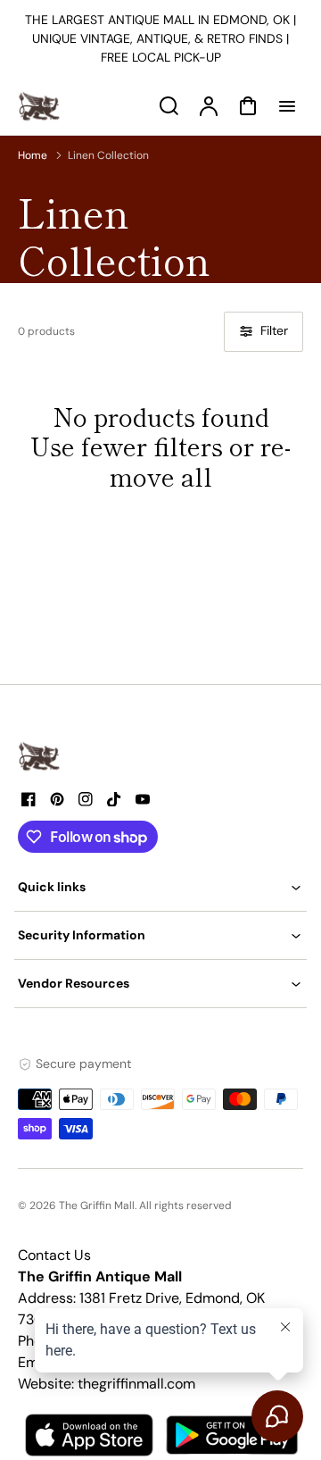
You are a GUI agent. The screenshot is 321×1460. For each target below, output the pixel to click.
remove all (201, 461)
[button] (160, 887)
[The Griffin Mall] (40, 756)
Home (32, 155)
